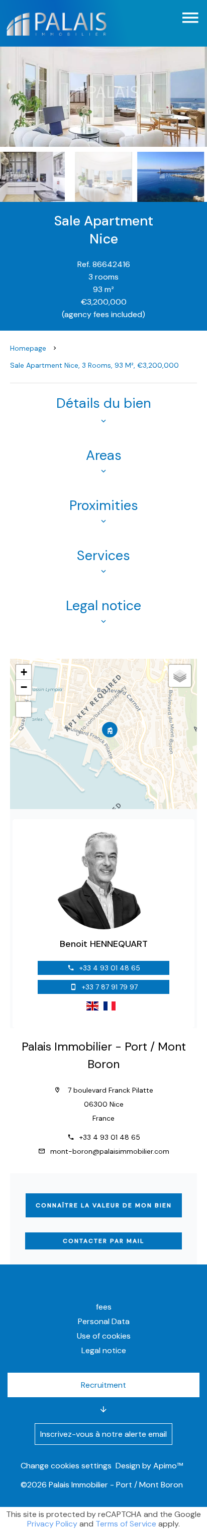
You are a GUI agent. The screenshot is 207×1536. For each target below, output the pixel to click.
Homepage (28, 348)
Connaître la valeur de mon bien (104, 1205)
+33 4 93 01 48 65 (109, 967)
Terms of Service (125, 1523)
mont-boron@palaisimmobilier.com (109, 1151)
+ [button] (24, 672)
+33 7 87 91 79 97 (110, 986)
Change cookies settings (66, 1465)
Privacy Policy (52, 1523)
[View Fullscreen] (23, 709)
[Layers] (180, 676)
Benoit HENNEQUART (104, 944)
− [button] (24, 687)
